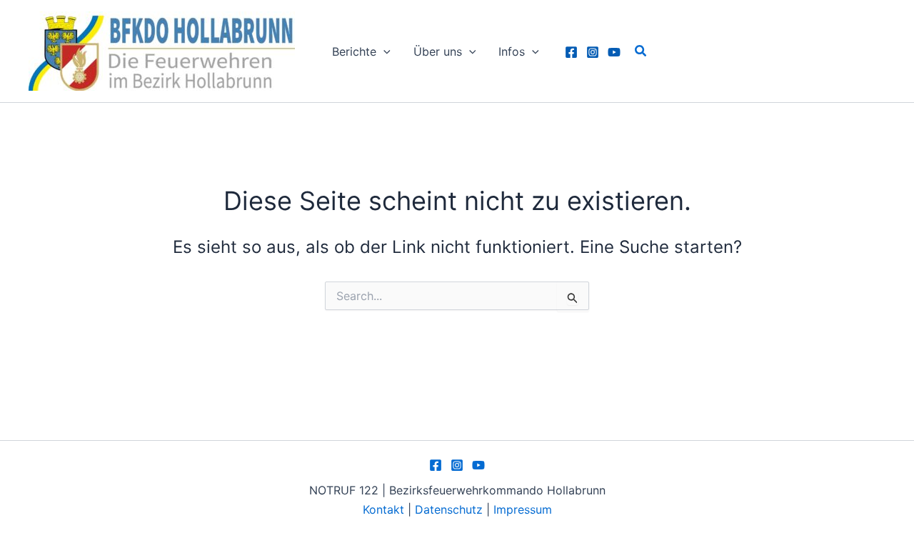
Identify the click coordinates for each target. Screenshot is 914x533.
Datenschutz (450, 509)
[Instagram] (592, 52)
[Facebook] (571, 52)
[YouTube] (614, 52)
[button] (383, 51)
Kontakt (383, 509)
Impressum (522, 509)
